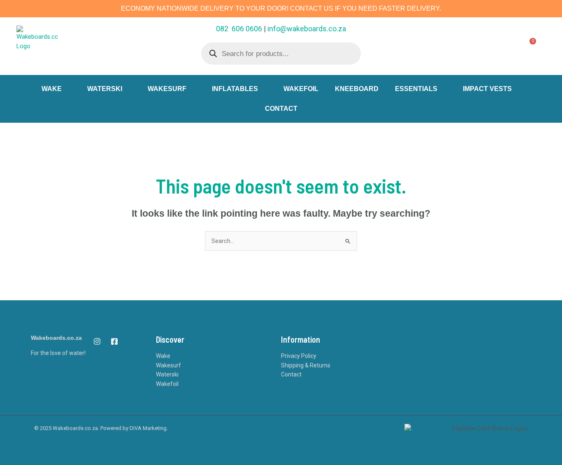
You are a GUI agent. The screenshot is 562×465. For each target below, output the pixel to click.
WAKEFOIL (300, 88)
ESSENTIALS (416, 88)
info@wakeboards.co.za (306, 28)
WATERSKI (104, 88)
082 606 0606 (239, 28)
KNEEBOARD (357, 88)
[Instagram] (97, 341)
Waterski (167, 374)
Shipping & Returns (305, 365)
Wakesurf (168, 365)
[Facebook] (114, 341)
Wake (163, 356)
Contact (291, 374)
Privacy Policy (298, 356)
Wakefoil (167, 384)
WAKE (52, 88)
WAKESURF (167, 88)
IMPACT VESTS (487, 88)
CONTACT (281, 108)
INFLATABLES (235, 88)
